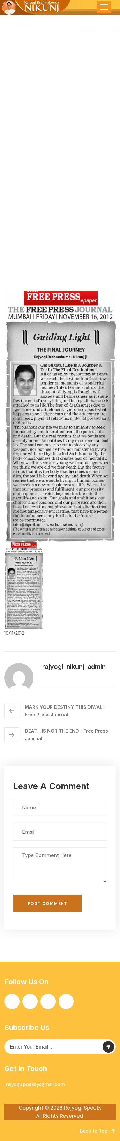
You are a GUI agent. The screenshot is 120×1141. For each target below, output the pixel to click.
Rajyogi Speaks (83, 1107)
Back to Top (94, 1131)
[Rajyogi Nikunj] (35, 7)
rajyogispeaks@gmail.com (35, 1084)
